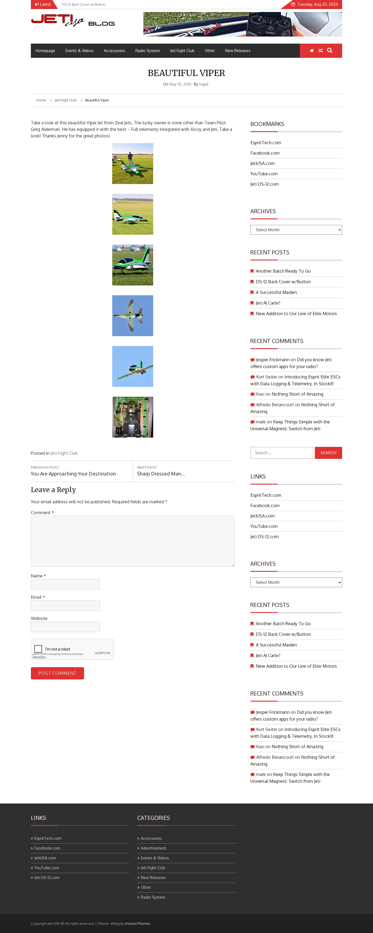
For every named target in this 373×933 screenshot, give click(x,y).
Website (39, 618)
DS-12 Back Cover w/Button (283, 281)
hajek (204, 84)
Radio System (147, 50)
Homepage (45, 50)
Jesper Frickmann (272, 359)
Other (210, 50)
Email (38, 597)
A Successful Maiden (276, 292)
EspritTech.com (265, 142)
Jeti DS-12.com (264, 184)
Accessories (114, 50)
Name (38, 576)
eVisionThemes (137, 923)
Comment (42, 512)
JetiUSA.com (262, 163)
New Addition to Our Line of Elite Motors (296, 313)
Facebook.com (265, 153)
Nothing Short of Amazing (297, 394)
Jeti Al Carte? (268, 303)
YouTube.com (264, 173)
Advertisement (153, 848)
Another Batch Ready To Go (283, 271)
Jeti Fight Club (182, 50)
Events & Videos (80, 50)
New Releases (237, 50)
